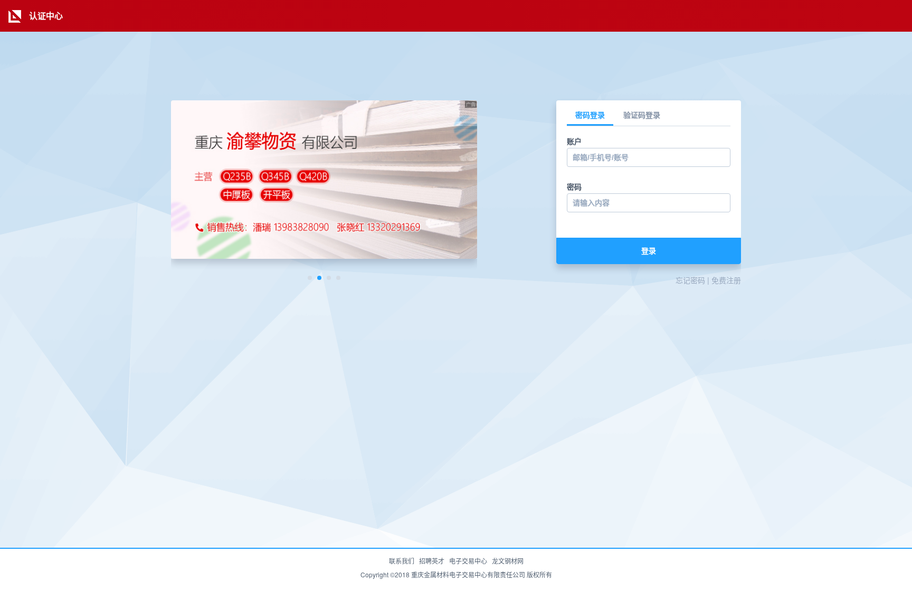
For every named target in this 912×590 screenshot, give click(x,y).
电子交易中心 (468, 560)
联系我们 (401, 560)
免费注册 (726, 280)
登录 (648, 251)
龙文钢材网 (508, 560)
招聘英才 (431, 560)
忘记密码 (690, 280)
